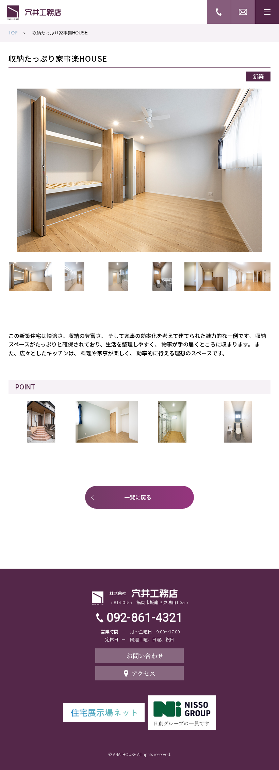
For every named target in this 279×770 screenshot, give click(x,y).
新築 (258, 76)
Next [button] (264, 170)
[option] (140, 170)
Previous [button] (15, 170)
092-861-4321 (144, 618)
